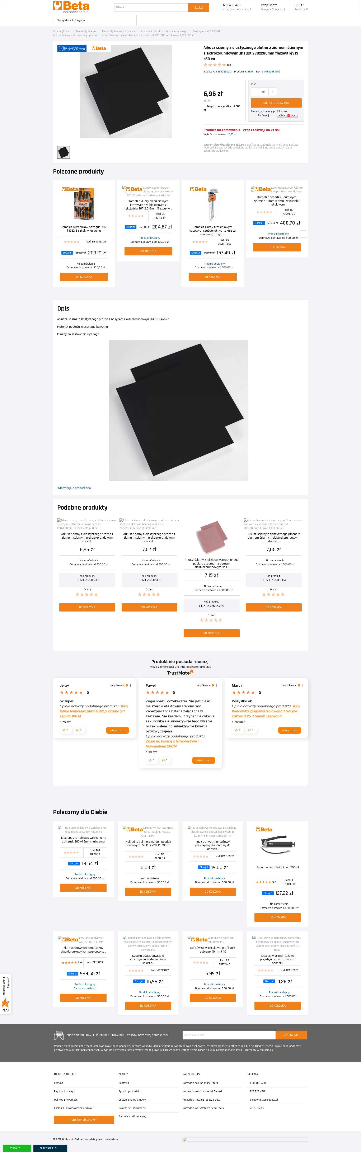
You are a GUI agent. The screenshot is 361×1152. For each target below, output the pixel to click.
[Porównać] (107, 189)
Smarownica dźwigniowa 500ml (278, 868)
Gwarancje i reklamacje (132, 1108)
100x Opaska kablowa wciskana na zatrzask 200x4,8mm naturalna (83, 840)
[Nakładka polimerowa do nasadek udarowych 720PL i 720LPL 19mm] (148, 832)
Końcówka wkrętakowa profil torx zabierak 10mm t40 (212, 950)
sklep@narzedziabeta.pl (237, 9)
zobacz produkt (117, 730)
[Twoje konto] (256, 7)
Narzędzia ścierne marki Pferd (200, 1083)
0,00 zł (299, 5)
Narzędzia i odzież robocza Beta (201, 1100)
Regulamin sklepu (64, 1091)
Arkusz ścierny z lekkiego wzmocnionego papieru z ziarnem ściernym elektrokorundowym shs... (212, 563)
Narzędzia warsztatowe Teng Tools (203, 1108)
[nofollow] (287, 115)
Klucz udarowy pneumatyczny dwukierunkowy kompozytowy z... (83, 950)
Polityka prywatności (66, 1100)
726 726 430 (257, 1091)
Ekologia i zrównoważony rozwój (73, 1108)
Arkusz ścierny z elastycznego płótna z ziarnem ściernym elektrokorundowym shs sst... (87, 537)
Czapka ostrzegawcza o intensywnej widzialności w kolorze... (148, 959)
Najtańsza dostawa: (215, 134)
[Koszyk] (290, 7)
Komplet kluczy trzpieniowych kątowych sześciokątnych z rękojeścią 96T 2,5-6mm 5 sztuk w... (148, 204)
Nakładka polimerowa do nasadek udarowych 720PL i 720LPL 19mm (148, 844)
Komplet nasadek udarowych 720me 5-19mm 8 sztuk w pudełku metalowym (276, 200)
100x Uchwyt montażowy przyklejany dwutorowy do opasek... (212, 845)
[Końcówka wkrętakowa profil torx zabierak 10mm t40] (213, 940)
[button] (66, 730)
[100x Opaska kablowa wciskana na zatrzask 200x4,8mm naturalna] (83, 830)
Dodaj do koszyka (276, 103)
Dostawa (123, 1083)
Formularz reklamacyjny (132, 1116)
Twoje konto (269, 5)
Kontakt (58, 1083)
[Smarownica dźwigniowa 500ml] (277, 845)
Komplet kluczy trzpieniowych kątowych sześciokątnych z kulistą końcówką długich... (212, 230)
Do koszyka (84, 277)
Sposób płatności (128, 1091)
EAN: (258, 72)
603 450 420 (231, 5)
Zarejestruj (278, 9)
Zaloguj (265, 9)
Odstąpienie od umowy (132, 1100)
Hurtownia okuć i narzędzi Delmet (202, 1091)
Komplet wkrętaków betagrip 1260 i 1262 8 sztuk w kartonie (84, 229)
